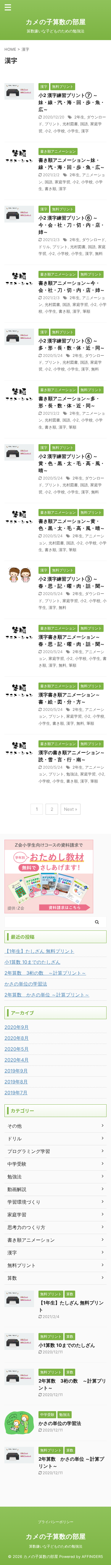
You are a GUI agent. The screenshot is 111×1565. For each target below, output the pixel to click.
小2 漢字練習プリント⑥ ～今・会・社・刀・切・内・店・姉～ (71, 225)
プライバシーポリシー (55, 1522)
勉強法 (72, 774)
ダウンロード (93, 239)
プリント (52, 123)
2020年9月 (16, 1027)
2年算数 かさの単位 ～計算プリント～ (46, 995)
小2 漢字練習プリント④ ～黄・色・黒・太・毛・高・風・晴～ (71, 463)
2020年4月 (16, 1060)
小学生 (73, 131)
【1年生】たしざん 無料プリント (39, 951)
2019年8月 (16, 1082)
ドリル (44, 246)
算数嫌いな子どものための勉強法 (55, 1546)
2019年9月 (16, 1071)
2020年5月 (16, 1049)
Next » (70, 809)
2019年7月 (16, 1093)
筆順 (86, 311)
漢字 (85, 131)
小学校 (59, 131)
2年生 (79, 117)
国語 (84, 123)
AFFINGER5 (92, 1556)
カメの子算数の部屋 (56, 22)
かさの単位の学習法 (25, 984)
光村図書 (70, 123)
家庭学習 (62, 181)
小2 (48, 131)
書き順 (50, 188)
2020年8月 (16, 1038)
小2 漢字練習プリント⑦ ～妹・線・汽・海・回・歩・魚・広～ (71, 102)
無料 (99, 253)
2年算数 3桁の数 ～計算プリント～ (45, 973)
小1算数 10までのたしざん (32, 962)
